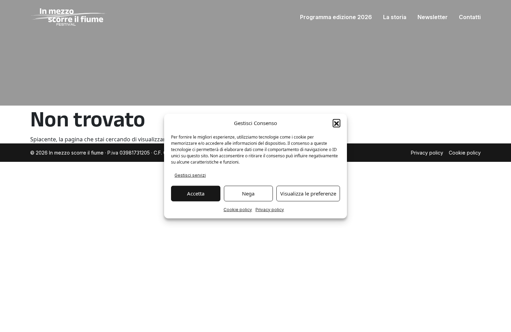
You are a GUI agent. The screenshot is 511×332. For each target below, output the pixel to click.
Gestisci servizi (190, 174)
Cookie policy (238, 209)
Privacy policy (270, 209)
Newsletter (432, 17)
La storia (394, 17)
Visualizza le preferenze (308, 193)
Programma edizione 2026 (336, 17)
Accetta (195, 193)
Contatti (470, 17)
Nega (248, 193)
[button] (336, 122)
